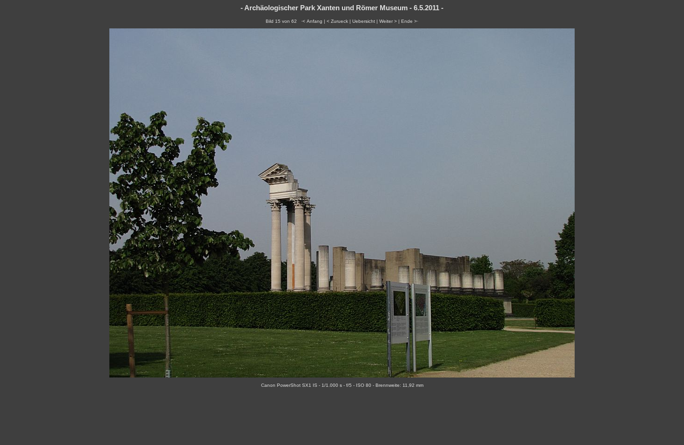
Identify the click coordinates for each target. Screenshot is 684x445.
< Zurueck (337, 21)
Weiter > (388, 21)
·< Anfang (311, 21)
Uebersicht (363, 21)
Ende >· (409, 21)
